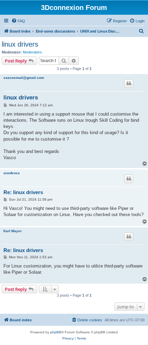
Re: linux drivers (23, 192)
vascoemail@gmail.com (23, 78)
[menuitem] (18, 21)
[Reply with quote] (128, 83)
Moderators (32, 52)
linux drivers (20, 44)
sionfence (11, 173)
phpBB (55, 332)
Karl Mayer (12, 231)
